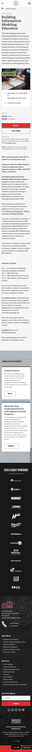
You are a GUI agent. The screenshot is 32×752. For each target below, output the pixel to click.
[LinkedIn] (12, 710)
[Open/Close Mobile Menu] (29, 3)
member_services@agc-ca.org (11, 618)
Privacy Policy (23, 734)
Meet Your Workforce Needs (11, 649)
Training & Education (10, 8)
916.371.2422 (5, 615)
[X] (16, 710)
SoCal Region (14, 626)
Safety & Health (8, 679)
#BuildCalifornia (16, 728)
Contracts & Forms (9, 672)
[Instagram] (19, 710)
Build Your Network (9, 644)
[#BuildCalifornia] (16, 721)
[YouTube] (23, 710)
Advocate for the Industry (10, 639)
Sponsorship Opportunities (16, 473)
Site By (14, 741)
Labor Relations (8, 677)
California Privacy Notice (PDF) (16, 736)
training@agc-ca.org (10, 143)
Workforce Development (10, 682)
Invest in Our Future (9, 652)
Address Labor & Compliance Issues (14, 642)
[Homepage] (15, 3)
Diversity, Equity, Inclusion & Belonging (15, 684)
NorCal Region (14, 623)
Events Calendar (8, 664)
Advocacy (6, 674)
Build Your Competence (10, 647)
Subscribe (16, 704)
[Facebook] (9, 710)
